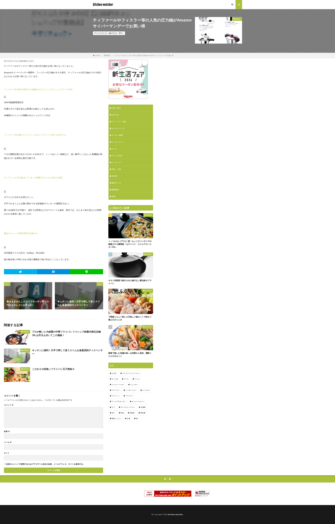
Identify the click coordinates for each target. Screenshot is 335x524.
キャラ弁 (115, 379)
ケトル (137, 379)
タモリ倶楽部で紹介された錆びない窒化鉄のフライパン (130, 282)
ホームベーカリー (138, 401)
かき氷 (114, 373)
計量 (128, 418)
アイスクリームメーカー (131, 373)
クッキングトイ (118, 142)
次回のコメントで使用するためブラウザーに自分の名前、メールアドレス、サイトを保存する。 (45, 464)
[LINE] (86, 271)
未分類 (114, 176)
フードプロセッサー (119, 401)
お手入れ (115, 115)
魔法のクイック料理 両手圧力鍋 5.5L (21, 233)
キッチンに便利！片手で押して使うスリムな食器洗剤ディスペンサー (67, 352)
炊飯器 (132, 413)
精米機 (142, 413)
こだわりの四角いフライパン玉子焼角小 (53, 368)
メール (8, 442)
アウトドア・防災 (119, 121)
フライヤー (129, 396)
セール (114, 149)
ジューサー (134, 385)
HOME (97, 55)
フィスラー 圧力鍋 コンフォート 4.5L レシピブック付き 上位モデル (35, 134)
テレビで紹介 (117, 155)
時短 (122, 413)
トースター (146, 390)
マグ (113, 407)
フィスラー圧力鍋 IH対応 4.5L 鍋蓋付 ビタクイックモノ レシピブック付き (38, 89)
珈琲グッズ (116, 183)
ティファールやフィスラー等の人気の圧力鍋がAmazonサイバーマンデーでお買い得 (143, 55)
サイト (6, 453)
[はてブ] (53, 271)
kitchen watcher (103, 4)
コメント (8, 405)
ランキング (116, 162)
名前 (7, 431)
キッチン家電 (117, 135)
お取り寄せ (116, 108)
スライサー (116, 390)
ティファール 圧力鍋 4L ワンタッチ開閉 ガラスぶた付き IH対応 (33, 177)
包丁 (113, 413)
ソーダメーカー (130, 390)
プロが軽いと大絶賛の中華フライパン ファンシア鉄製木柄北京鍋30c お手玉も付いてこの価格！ (66, 333)
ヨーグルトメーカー (128, 407)
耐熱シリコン (116, 418)
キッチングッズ (118, 128)
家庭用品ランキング (201, 496)
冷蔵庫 (143, 407)
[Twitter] (20, 271)
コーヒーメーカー (118, 385)
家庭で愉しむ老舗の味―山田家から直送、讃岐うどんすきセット (130, 354)
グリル (126, 379)
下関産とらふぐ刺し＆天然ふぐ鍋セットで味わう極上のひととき (130, 318)
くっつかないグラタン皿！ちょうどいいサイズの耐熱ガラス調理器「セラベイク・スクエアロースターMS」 (130, 244)
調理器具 (114, 33)
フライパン (116, 396)
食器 (113, 196)
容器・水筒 (116, 169)
